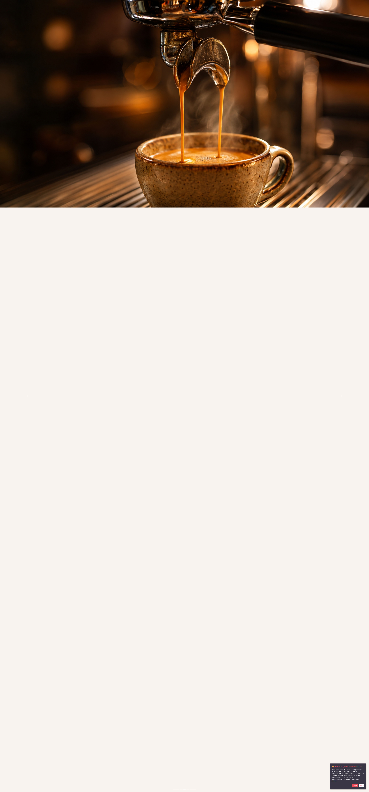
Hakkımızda (154, 7)
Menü (206, 7)
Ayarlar (362, 785)
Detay (334, 781)
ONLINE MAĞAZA (170, 7)
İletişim (216, 7)
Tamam (355, 785)
